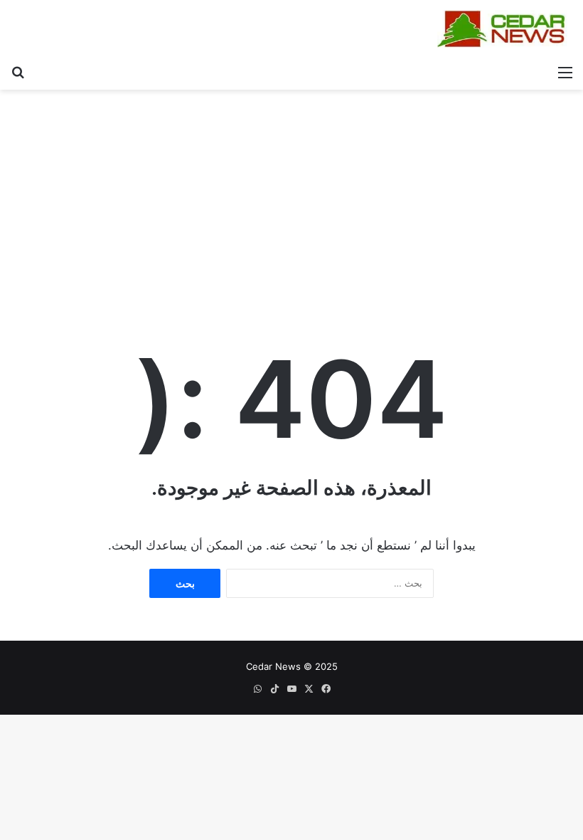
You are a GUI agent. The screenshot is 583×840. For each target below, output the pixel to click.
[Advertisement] (291, 196)
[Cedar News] (504, 29)
